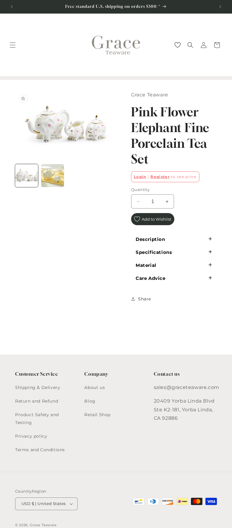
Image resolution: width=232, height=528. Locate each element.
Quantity (140, 189)
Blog (89, 401)
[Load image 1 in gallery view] (26, 175)
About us (94, 387)
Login (140, 176)
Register (159, 176)
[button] (12, 45)
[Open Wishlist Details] (178, 45)
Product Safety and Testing (37, 418)
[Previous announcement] (11, 6)
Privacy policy (31, 436)
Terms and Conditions (40, 449)
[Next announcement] (220, 6)
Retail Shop (97, 414)
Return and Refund (36, 401)
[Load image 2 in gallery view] (52, 175)
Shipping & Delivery (37, 387)
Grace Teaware (43, 525)
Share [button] (144, 299)
